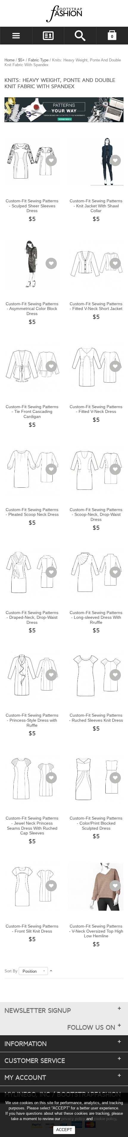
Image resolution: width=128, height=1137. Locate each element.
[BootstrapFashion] (46, 13)
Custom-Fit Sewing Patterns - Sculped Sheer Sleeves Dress (32, 205)
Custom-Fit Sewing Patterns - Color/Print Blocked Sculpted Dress (96, 823)
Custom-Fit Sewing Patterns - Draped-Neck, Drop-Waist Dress (32, 617)
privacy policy (73, 1119)
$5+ (21, 60)
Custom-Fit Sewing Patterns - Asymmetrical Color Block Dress (32, 308)
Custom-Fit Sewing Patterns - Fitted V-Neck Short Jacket (96, 306)
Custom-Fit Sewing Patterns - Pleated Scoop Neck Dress (32, 512)
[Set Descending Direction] (51, 971)
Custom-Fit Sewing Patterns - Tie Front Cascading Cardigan (32, 411)
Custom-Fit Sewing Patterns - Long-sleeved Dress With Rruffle (96, 617)
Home (9, 60)
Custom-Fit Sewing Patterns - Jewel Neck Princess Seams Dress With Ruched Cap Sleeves (32, 825)
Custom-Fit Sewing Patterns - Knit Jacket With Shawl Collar (96, 205)
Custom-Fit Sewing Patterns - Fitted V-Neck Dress (96, 409)
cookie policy (105, 1119)
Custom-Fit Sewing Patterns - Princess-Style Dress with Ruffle (32, 720)
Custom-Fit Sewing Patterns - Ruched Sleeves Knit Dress (96, 718)
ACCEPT (64, 1130)
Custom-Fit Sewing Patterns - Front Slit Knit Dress (32, 929)
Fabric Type (38, 60)
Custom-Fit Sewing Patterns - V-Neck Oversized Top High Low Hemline (96, 931)
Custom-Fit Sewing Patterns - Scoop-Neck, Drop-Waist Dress (96, 514)
